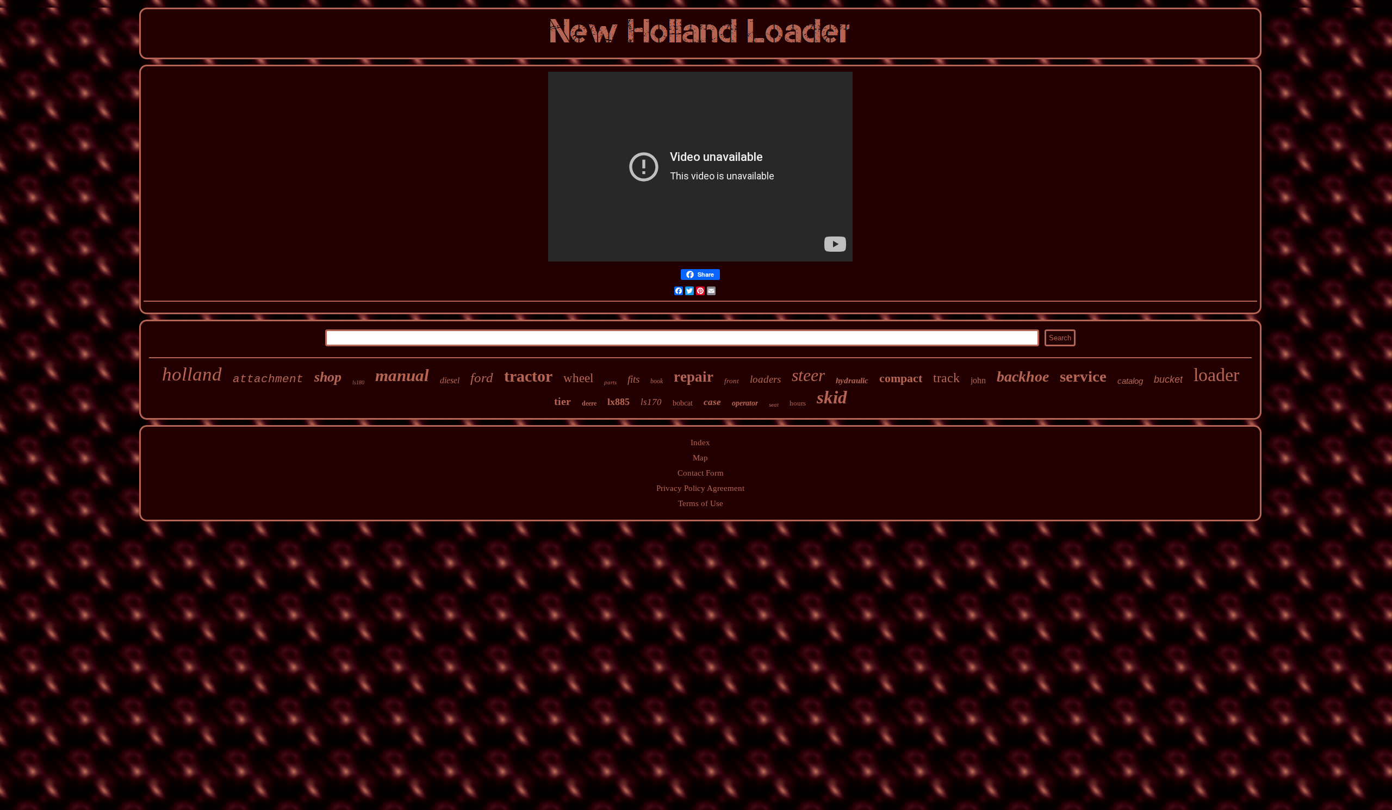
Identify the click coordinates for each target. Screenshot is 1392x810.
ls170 (651, 402)
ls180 (358, 382)
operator (745, 403)
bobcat (683, 403)
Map (700, 457)
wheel (578, 378)
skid (832, 397)
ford (481, 377)
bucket (1168, 379)
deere (589, 403)
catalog (1130, 380)
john (978, 380)
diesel (449, 380)
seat (774, 404)
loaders (765, 379)
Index (700, 442)
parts (610, 382)
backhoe (1023, 376)
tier (562, 401)
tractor (528, 376)
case (712, 402)
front (731, 381)
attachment (268, 379)
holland (192, 374)
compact (900, 378)
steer (808, 375)
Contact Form (701, 473)
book (656, 381)
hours (798, 403)
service (1083, 376)
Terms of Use (700, 503)
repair (693, 377)
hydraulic (852, 380)
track (946, 378)
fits (633, 379)
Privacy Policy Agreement (700, 488)
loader (1216, 375)
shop (327, 377)
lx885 (618, 401)
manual (402, 375)
